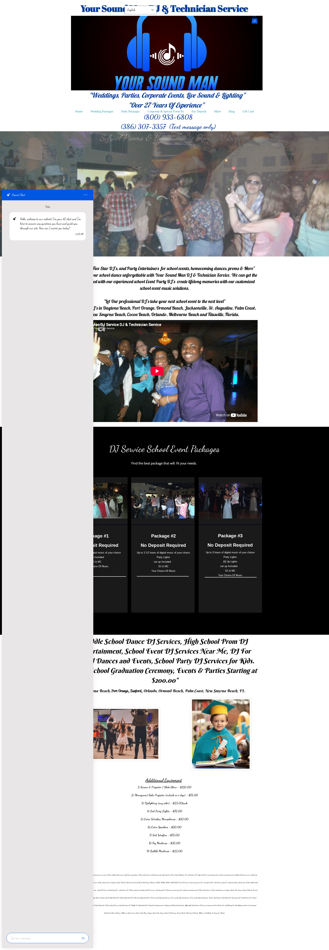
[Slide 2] (160, 247)
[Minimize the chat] (85, 195)
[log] (47, 565)
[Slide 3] (168, 247)
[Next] (308, 185)
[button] (254, 20)
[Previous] (20, 185)
